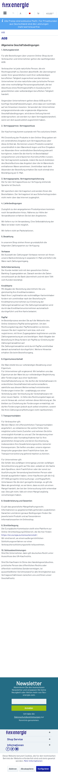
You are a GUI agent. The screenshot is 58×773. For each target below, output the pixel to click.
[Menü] (5, 13)
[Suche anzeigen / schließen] (13, 13)
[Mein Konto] (21, 13)
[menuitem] (5, 13)
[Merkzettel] (30, 13)
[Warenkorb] (38, 13)
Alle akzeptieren (27, 769)
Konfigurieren (43, 769)
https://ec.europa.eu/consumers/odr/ (19, 535)
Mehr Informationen (33, 760)
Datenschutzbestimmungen (27, 717)
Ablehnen (13, 769)
